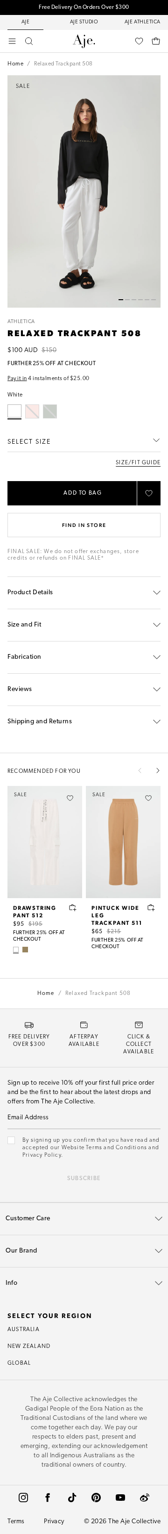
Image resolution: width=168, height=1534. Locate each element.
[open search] (29, 41)
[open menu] (12, 41)
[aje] (84, 41)
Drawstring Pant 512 (34, 911)
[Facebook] (47, 1497)
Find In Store (84, 524)
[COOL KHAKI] (25, 949)
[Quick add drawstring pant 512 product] (73, 907)
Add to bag (82, 493)
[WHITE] (16, 949)
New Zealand (28, 1346)
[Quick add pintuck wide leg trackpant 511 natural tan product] (151, 907)
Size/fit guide (138, 463)
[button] (121, 299)
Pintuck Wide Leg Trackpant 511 (116, 915)
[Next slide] (157, 770)
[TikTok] (72, 1497)
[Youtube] (120, 1497)
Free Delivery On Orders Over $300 (84, 7)
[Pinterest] (96, 1497)
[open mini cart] (156, 41)
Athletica (21, 321)
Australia (23, 1329)
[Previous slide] (140, 770)
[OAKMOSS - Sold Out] (50, 411)
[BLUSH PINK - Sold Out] (32, 411)
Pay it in (17, 379)
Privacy (54, 1521)
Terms (16, 1521)
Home (15, 64)
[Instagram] (23, 1497)
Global (19, 1363)
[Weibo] (144, 1497)
